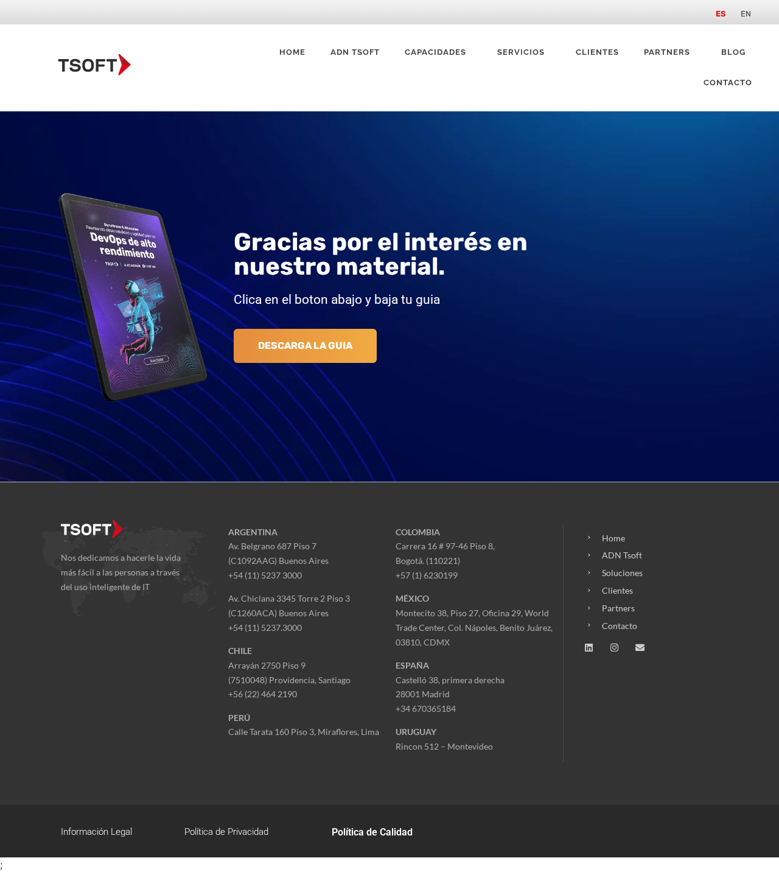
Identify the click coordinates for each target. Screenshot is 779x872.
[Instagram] (614, 648)
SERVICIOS (521, 52)
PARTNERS (667, 52)
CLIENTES (597, 52)
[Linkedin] (589, 648)
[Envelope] (640, 648)
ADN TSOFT (355, 52)
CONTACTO (728, 82)
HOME (292, 52)
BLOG (733, 52)
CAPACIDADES (435, 52)
